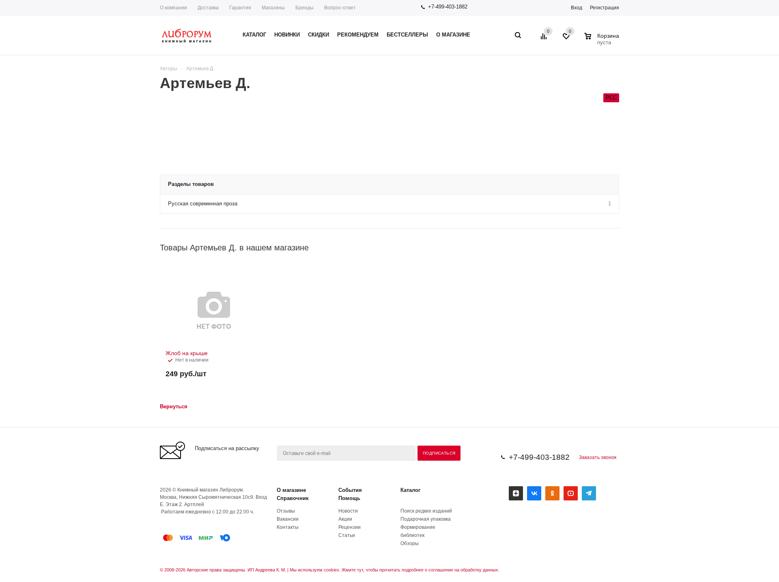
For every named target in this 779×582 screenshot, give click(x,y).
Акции (345, 519)
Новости (348, 511)
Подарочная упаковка (425, 519)
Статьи (346, 535)
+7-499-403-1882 (447, 7)
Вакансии (288, 519)
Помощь (349, 498)
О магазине (291, 490)
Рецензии (349, 527)
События (350, 490)
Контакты (288, 527)
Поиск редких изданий (426, 511)
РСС (611, 98)
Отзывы (286, 511)
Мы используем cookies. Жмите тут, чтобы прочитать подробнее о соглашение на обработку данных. (394, 569)
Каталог (410, 490)
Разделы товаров (191, 184)
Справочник (293, 498)
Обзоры (409, 543)
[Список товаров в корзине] (602, 41)
